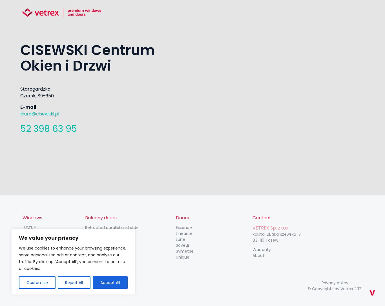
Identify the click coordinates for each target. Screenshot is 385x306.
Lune (180, 239)
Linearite (184, 233)
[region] (73, 262)
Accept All (110, 282)
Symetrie (185, 251)
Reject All (74, 282)
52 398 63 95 (48, 128)
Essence (184, 227)
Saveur (182, 245)
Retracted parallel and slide (112, 227)
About (258, 255)
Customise (37, 282)
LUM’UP (29, 227)
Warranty (262, 249)
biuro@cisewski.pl (39, 114)
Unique (182, 257)
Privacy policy (335, 283)
